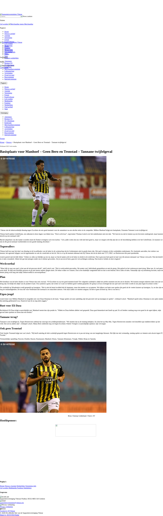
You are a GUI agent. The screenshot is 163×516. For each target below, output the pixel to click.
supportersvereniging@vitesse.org (12, 503)
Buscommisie (9, 77)
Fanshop (7, 48)
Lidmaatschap (9, 71)
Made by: (3, 515)
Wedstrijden (8, 50)
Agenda (7, 36)
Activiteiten (8, 73)
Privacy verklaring (6, 507)
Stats (6, 56)
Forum (6, 40)
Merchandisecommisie (12, 69)
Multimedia (8, 46)
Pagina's (3, 83)
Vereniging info (30, 486)
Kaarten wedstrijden (11, 58)
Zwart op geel (9, 75)
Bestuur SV (8, 63)
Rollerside (8, 67)
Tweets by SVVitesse (7, 511)
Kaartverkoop (9, 42)
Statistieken (27, 488)
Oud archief (8, 52)
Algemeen (8, 61)
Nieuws (9, 142)
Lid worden (4, 68)
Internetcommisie (10, 79)
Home (6, 32)
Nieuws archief (9, 34)
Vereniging (8, 38)
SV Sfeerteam (9, 65)
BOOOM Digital (13, 515)
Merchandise (28, 24)
